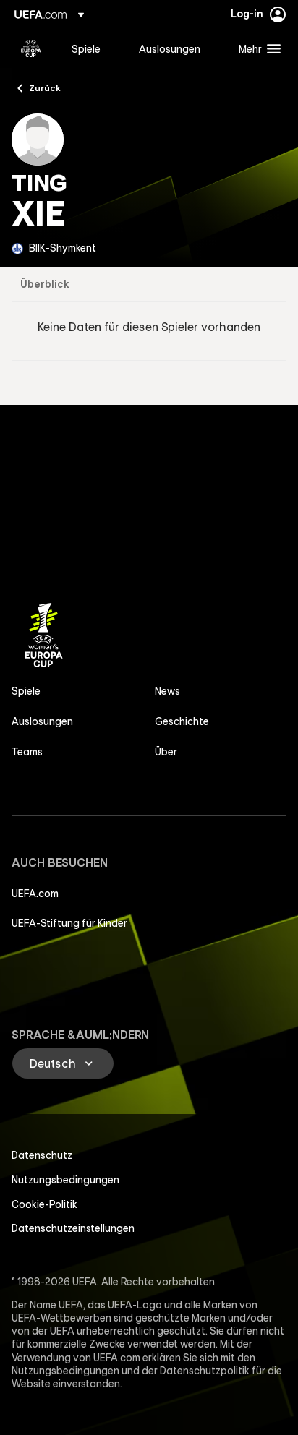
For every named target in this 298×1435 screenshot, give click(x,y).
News (167, 691)
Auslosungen (42, 721)
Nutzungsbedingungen (65, 1180)
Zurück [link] (45, 87)
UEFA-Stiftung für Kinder (69, 923)
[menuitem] (93, 48)
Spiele (26, 691)
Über (166, 752)
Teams (27, 752)
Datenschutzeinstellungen (73, 1228)
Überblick (44, 284)
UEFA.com (35, 893)
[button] (256, 48)
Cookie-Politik (44, 1204)
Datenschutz (42, 1155)
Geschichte (182, 721)
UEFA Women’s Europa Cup (31, 48)
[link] (86, 48)
